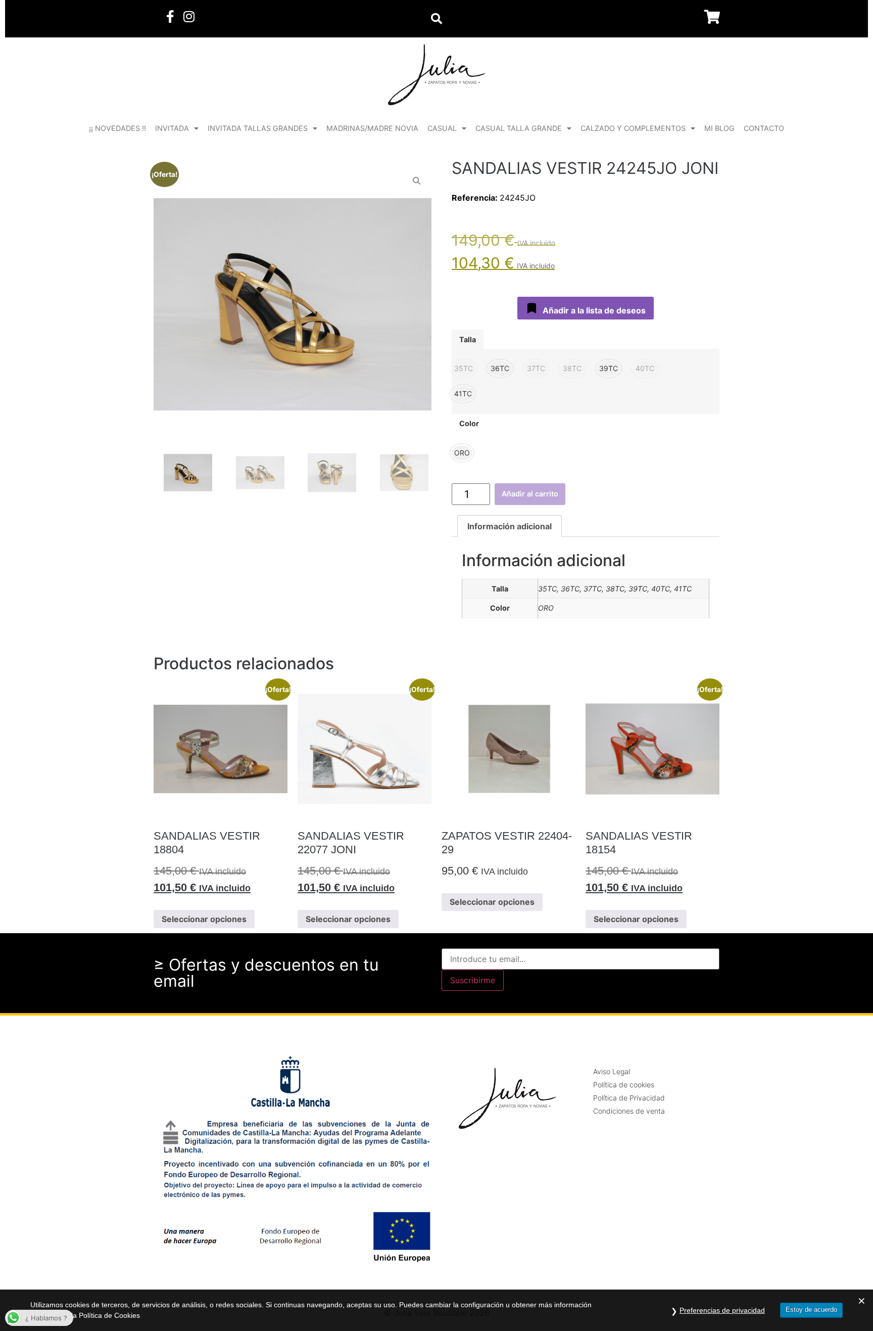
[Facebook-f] (170, 16)
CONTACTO (764, 128)
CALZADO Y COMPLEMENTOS (633, 128)
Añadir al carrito (530, 493)
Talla (467, 339)
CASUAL (442, 128)
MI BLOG (719, 128)
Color (469, 423)
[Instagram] (188, 16)
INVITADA (172, 128)
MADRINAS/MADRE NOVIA (372, 128)
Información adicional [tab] (509, 526)
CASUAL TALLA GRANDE (518, 128)
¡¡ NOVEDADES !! (117, 128)
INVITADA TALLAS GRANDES (258, 128)
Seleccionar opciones (204, 919)
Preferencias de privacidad (722, 1310)
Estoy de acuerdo (811, 1309)
